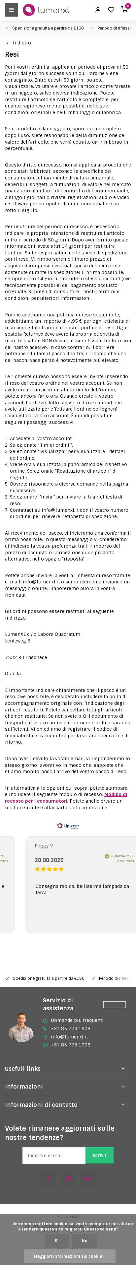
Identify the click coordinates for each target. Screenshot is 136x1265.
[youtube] (88, 1178)
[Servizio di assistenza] (114, 1004)
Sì (57, 1240)
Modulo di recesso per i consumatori (66, 797)
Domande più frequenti (77, 1020)
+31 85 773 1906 (70, 1029)
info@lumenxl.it (69, 1037)
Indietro (22, 43)
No (84, 1240)
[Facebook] (48, 1178)
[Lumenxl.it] (46, 10)
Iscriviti (99, 1155)
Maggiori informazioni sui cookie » (70, 1256)
